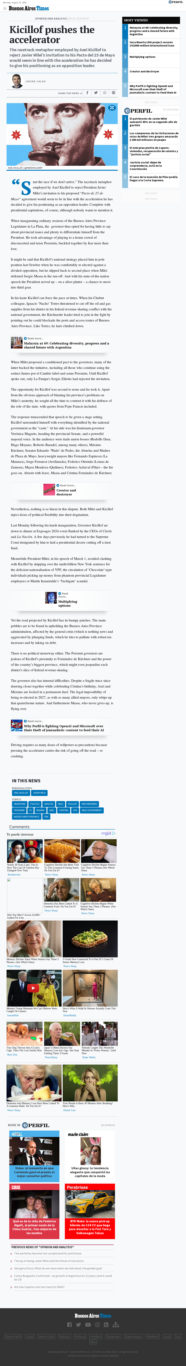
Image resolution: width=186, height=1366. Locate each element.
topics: (17, 799)
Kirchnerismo (89, 803)
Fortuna (80, 1336)
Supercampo (133, 1336)
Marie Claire (46, 1336)
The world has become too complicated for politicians (48, 1253)
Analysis (48, 803)
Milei (60, 803)
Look (167, 1336)
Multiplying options (67, 603)
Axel (51, 810)
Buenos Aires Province (26, 816)
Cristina (63, 810)
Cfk (75, 810)
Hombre (96, 1336)
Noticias (65, 1336)
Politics (34, 803)
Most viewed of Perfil (151, 111)
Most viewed (136, 20)
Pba (46, 816)
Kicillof (72, 803)
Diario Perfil (13, 1336)
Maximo (41, 810)
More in (14, 1125)
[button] (112, 108)
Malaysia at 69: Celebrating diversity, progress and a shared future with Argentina (66, 345)
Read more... (35, 338)
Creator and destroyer (66, 492)
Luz (178, 1336)
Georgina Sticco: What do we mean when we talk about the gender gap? (58, 1268)
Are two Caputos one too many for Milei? (39, 1287)
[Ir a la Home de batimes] (93, 1316)
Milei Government (92, 810)
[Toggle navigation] (6, 8)
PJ (30, 810)
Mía (93, 1342)
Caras (29, 1336)
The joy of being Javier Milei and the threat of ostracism (49, 1261)
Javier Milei (39, 792)
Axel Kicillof (21, 792)
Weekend (152, 1336)
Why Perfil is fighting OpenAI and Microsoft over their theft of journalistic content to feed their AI (64, 728)
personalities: (22, 788)
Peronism (19, 810)
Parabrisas (113, 1336)
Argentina (19, 803)
